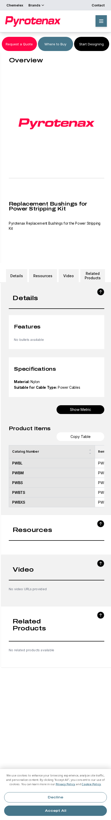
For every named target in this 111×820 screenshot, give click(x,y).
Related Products (93, 275)
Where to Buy (55, 44)
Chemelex (14, 5)
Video (68, 276)
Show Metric (80, 409)
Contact (98, 5)
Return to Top (100, 291)
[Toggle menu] (101, 21)
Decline (55, 797)
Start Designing (91, 44)
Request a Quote (19, 44)
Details (16, 276)
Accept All (55, 811)
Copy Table (80, 436)
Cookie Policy (91, 784)
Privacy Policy (65, 784)
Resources (42, 276)
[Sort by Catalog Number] (90, 451)
